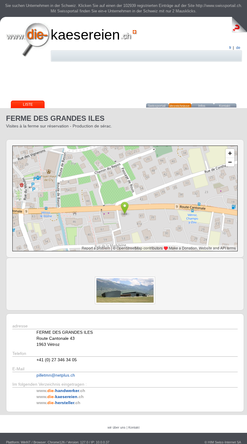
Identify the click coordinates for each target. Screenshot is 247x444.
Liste (28, 104)
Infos (201, 106)
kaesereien (85, 35)
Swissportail (156, 106)
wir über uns (117, 427)
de (238, 48)
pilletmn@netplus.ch (55, 375)
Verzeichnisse (179, 106)
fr (230, 48)
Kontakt (224, 106)
